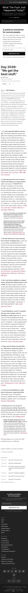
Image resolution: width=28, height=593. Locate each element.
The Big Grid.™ (5, 547)
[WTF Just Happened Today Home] (2, 2)
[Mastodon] (15, 571)
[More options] (13, 83)
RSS (9, 581)
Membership (4, 526)
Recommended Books (7, 545)
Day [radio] (18, 590)
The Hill (14, 207)
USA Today (4, 210)
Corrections (4, 524)
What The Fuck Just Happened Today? (14, 9)
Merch (3, 532)
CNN (22, 269)
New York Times (13, 172)
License (19, 589)
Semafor (7, 174)
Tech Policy (20, 448)
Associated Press (17, 232)
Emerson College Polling (8, 401)
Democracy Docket (6, 306)
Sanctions (8, 448)
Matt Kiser (16, 17)
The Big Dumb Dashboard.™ (8, 551)
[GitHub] (14, 575)
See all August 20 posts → (8, 482)
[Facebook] (23, 571)
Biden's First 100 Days (7, 561)
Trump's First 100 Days (7, 559)
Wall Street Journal (18, 341)
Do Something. (5, 540)
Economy (3, 448)
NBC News (20, 207)
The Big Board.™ (5, 549)
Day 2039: (9, 70)
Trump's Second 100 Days (8, 563)
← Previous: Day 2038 (7, 452)
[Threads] (8, 571)
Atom (13, 581)
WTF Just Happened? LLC (16, 586)
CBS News (11, 210)
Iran (12, 448)
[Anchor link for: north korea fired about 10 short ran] (3, 221)
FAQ (2, 522)
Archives (3, 557)
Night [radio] (22, 590)
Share (5, 83)
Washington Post (5, 273)
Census (15, 448)
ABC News (21, 273)
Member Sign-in (5, 530)
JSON (18, 581)
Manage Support (5, 528)
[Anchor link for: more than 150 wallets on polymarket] (3, 213)
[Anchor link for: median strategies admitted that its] (3, 420)
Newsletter (15, 2)
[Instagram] (19, 571)
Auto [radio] (13, 590)
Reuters (20, 218)
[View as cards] (9, 83)
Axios (9, 341)
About (11, 2)
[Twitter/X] (12, 571)
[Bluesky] (4, 571)
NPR (20, 172)
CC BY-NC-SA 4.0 (13, 589)
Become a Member (23, 2)
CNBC (20, 170)
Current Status (5, 542)
